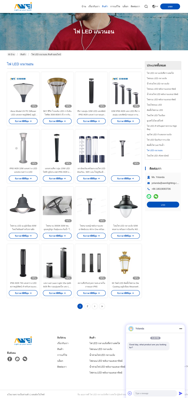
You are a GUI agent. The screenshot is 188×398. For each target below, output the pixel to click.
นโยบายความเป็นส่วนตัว (18, 394)
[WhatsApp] (149, 196)
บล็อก (125, 6)
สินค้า (105, 6)
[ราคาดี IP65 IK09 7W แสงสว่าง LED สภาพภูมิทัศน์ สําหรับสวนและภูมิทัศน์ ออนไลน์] (23, 263)
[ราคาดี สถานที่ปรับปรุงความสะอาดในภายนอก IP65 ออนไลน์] (91, 263)
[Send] (180, 393)
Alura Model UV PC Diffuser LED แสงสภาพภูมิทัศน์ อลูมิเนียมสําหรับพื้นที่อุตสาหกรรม (23, 114)
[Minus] (180, 328)
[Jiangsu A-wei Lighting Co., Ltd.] (23, 6)
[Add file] (130, 393)
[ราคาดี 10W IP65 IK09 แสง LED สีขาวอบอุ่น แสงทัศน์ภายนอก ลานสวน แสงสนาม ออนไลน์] (125, 91)
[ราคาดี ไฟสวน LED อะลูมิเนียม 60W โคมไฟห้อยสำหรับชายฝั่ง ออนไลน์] (23, 205)
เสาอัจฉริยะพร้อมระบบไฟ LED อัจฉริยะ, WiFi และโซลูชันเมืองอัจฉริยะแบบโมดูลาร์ (91, 172)
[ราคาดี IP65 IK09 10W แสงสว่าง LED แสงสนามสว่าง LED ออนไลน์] (23, 148)
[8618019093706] (17, 359)
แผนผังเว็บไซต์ (38, 394)
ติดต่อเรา (135, 6)
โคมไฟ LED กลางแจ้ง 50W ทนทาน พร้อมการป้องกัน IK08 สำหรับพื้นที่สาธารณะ (125, 229)
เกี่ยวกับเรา (94, 6)
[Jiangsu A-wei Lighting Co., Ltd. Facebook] (9, 359)
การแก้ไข (115, 6)
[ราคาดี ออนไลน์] (125, 148)
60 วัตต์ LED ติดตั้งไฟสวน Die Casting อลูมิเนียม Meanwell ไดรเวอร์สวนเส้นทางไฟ (125, 286)
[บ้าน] (23, 344)
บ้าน (84, 6)
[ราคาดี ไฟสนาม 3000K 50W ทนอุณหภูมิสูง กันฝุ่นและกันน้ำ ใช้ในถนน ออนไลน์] (57, 205)
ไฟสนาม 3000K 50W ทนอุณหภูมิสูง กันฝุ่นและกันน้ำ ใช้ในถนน (57, 229)
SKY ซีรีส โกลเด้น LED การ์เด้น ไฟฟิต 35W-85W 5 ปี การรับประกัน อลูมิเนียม (57, 114)
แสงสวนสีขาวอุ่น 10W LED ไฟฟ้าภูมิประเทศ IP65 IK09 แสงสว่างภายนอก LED (57, 172)
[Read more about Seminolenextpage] (94, 306)
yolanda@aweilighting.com (166, 183)
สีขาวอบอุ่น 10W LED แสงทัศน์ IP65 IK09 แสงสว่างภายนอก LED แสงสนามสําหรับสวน (91, 114)
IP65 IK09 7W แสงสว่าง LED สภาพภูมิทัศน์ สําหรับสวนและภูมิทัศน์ (23, 286)
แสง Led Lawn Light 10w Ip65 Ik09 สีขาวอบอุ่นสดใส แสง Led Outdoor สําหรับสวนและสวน (57, 286)
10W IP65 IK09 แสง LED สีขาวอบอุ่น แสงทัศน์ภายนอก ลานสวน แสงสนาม (125, 114)
